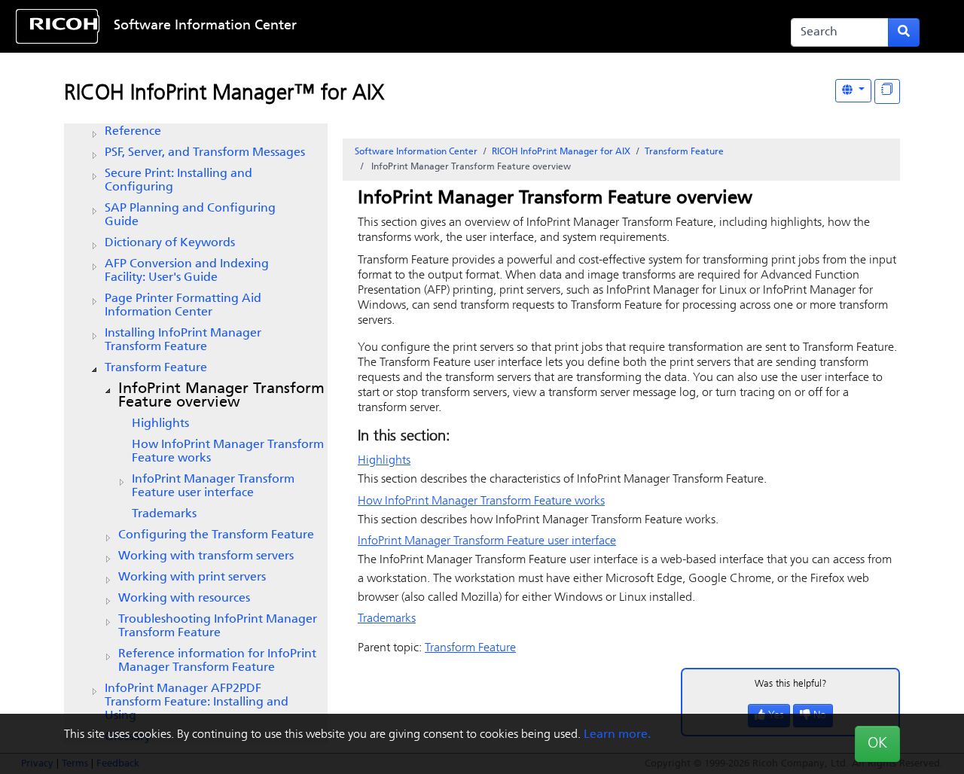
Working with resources (184, 599)
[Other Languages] (853, 90)
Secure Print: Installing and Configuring (178, 181)
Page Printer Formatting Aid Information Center (183, 305)
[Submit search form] (904, 32)
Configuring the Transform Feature (216, 535)
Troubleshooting (217, 626)
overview (221, 396)
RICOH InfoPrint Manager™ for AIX (224, 94)
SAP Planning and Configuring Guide (190, 215)
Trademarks (164, 514)
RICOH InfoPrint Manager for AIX (561, 152)
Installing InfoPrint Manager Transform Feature (183, 340)
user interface (213, 486)
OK (877, 743)
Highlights (160, 424)
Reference (133, 132)
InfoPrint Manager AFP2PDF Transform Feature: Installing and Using (196, 702)
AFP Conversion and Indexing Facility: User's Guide (187, 271)
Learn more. (617, 735)
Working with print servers (192, 577)
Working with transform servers (206, 556)
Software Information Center (205, 26)
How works (228, 452)
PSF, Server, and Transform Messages (205, 153)
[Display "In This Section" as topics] (887, 91)
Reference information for (217, 661)
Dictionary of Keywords (170, 243)
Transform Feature (156, 368)
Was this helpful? (791, 684)
